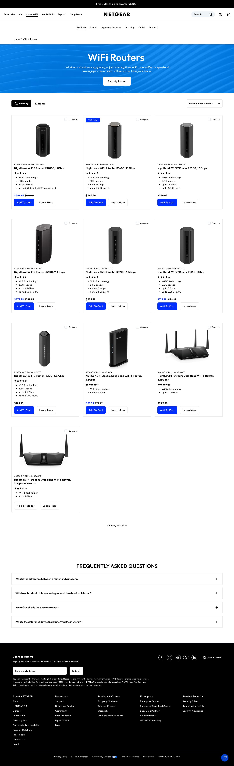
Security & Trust (191, 701)
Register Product (107, 706)
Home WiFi (32, 14)
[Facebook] (161, 657)
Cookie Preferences (79, 757)
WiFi (25, 39)
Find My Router (117, 81)
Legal (16, 744)
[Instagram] (169, 657)
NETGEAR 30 (20, 706)
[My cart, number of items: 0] (228, 14)
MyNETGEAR (62, 720)
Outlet (141, 27)
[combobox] (203, 14)
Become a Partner (150, 710)
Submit (76, 670)
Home (17, 39)
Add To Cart (24, 202)
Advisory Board (21, 720)
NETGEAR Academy (151, 720)
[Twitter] (186, 657)
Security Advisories (193, 710)
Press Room (19, 734)
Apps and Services (111, 27)
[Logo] (117, 14)
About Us (17, 701)
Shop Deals (76, 14)
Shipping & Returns (108, 701)
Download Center (64, 706)
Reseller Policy (63, 715)
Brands (94, 27)
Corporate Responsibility (26, 725)
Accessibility (148, 757)
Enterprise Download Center (155, 706)
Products (81, 27)
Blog (57, 725)
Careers (17, 710)
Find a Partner (148, 715)
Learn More (46, 202)
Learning (130, 27)
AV (20, 14)
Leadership (19, 715)
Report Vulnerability (193, 706)
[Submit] (210, 14)
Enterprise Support (150, 701)
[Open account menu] (221, 14)
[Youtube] (178, 657)
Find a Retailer (26, 505)
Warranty (103, 710)
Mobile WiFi (48, 14)
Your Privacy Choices (101, 757)
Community (61, 710)
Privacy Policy (60, 757)
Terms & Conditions (130, 757)
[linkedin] (194, 657)
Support (153, 27)
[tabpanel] (117, 310)
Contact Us (19, 739)
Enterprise (9, 14)
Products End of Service (110, 715)
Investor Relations (22, 729)
